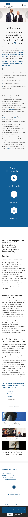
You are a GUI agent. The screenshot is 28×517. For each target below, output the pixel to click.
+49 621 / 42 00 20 (9, 475)
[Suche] (22, 5)
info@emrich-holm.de (10, 479)
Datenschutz (20, 492)
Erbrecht (16, 118)
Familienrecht (5, 118)
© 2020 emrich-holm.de (14, 494)
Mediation (11, 109)
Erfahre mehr (18, 514)
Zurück (1, 15)
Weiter (26, 15)
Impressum (13, 492)
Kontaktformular (10, 148)
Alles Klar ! (10, 514)
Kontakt (7, 492)
